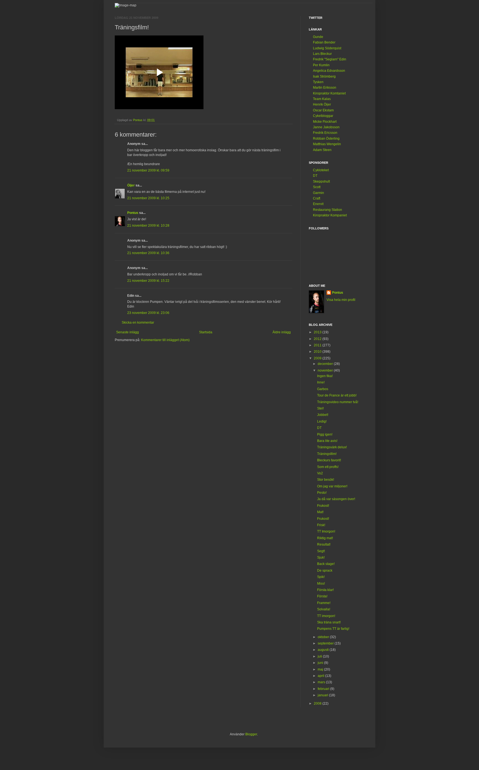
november (326, 370)
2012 (318, 339)
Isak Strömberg (324, 76)
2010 (318, 352)
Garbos (322, 389)
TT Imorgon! (326, 531)
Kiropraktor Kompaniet (330, 215)
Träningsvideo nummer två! (337, 402)
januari (323, 695)
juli (320, 656)
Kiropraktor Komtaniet (329, 93)
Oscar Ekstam (323, 110)
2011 (318, 345)
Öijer (131, 185)
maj (321, 669)
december (326, 364)
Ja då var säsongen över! (336, 499)
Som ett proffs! (327, 467)
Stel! (320, 408)
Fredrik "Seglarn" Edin (329, 59)
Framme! (323, 603)
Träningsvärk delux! (332, 447)
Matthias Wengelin (327, 144)
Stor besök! (325, 480)
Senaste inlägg (127, 332)
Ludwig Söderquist (327, 48)
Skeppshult (321, 181)
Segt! (321, 551)
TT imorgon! (326, 616)
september (326, 643)
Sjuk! (321, 557)
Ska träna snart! (329, 622)
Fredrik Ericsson (325, 133)
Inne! (321, 382)
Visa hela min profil (341, 300)
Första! (322, 596)
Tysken (318, 82)
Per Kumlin (321, 65)
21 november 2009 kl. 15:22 (148, 281)
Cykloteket (321, 170)
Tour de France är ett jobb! (336, 395)
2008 (318, 703)
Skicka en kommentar (138, 322)
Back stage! (326, 564)
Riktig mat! (325, 538)
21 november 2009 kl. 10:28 (148, 225)
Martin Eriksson (324, 87)
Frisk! (321, 525)
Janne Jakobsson (326, 127)
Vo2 (320, 473)
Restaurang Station (327, 210)
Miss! (321, 583)
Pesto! (322, 493)
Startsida (205, 332)
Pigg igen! (324, 434)
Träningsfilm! (327, 454)
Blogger (251, 734)
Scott (316, 187)
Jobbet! (322, 415)
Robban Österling (326, 138)
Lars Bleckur (322, 54)
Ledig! (322, 421)
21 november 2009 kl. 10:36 (148, 253)
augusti (324, 650)
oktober (324, 637)
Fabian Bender (324, 42)
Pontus (132, 213)
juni (321, 663)
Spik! (321, 577)
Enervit (318, 204)
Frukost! (323, 506)
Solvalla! (323, 609)
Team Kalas (322, 99)
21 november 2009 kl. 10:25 (148, 198)
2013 (318, 332)
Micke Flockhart (325, 122)
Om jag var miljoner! (332, 486)
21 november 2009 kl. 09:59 (148, 170)
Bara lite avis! (327, 441)
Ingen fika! (325, 376)
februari (324, 689)
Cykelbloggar (323, 116)
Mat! (320, 512)
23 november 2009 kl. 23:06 (148, 313)
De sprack (324, 570)
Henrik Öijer (322, 104)
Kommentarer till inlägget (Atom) (165, 340)
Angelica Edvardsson (329, 71)
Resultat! (323, 544)
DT (315, 176)
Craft (316, 198)
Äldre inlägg (281, 332)
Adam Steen (322, 150)
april (321, 676)
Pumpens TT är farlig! (333, 629)
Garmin (318, 193)
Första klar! (325, 590)
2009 (318, 358)
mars (322, 682)
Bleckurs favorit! (329, 460)
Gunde (318, 37)
